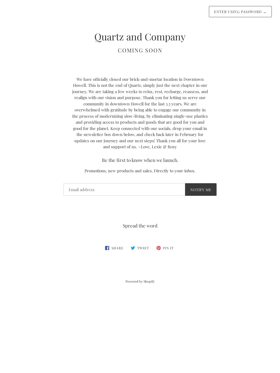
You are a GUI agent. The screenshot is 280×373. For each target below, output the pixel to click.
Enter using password (240, 11)
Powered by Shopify (140, 281)
